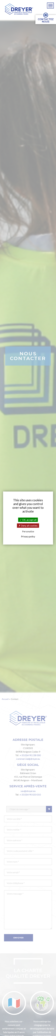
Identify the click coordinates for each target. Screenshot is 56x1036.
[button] (19, 9)
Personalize (28, 531)
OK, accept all (29, 519)
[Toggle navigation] (50, 5)
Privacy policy (28, 536)
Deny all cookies (29, 525)
